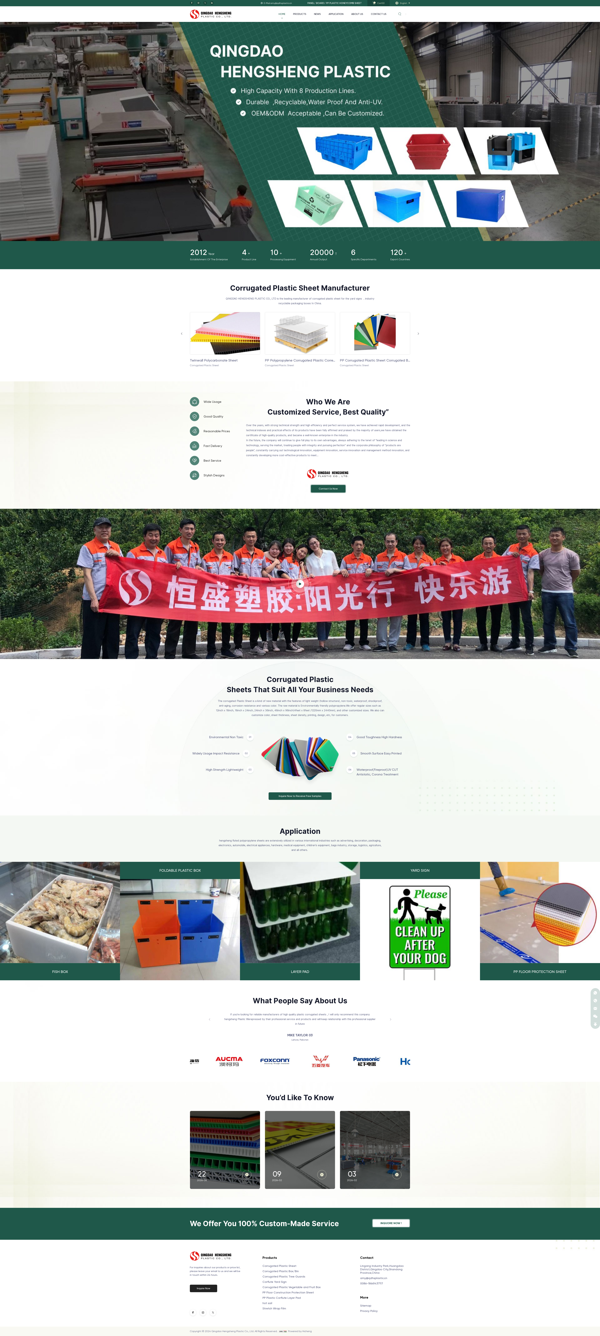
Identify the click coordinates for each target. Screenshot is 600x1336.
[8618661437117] (595, 993)
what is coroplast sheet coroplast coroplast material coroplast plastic (224, 1118)
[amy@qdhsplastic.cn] (595, 1008)
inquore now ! (391, 1223)
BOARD (320, 3)
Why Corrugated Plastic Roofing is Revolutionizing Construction (298, 1121)
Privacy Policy (369, 1311)
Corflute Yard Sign (274, 1281)
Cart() (381, 3)
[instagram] (198, 3)
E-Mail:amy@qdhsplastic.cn (278, 3)
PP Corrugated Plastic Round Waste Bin (371, 360)
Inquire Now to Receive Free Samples (300, 796)
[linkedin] (212, 3)
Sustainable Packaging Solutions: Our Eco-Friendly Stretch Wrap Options (374, 1121)
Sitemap (365, 1305)
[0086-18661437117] (595, 1001)
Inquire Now (203, 1288)
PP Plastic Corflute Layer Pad (281, 1297)
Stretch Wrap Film (274, 1308)
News (317, 14)
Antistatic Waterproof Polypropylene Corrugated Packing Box (225, 360)
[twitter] (205, 3)
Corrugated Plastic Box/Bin (280, 1271)
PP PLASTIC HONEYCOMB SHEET (344, 3)
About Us (357, 14)
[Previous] (590, 51)
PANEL (311, 3)
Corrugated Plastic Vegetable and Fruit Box (291, 1287)
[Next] (590, 103)
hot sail (267, 1303)
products (299, 14)
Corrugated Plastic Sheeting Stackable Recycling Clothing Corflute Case (300, 360)
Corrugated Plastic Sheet (279, 1265)
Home (282, 14)
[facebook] (192, 3)
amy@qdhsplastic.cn (373, 1278)
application (336, 14)
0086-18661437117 (371, 1283)
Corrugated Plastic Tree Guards (283, 1276)
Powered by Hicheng (300, 1331)
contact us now (328, 488)
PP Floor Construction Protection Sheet (288, 1292)
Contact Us (378, 14)
